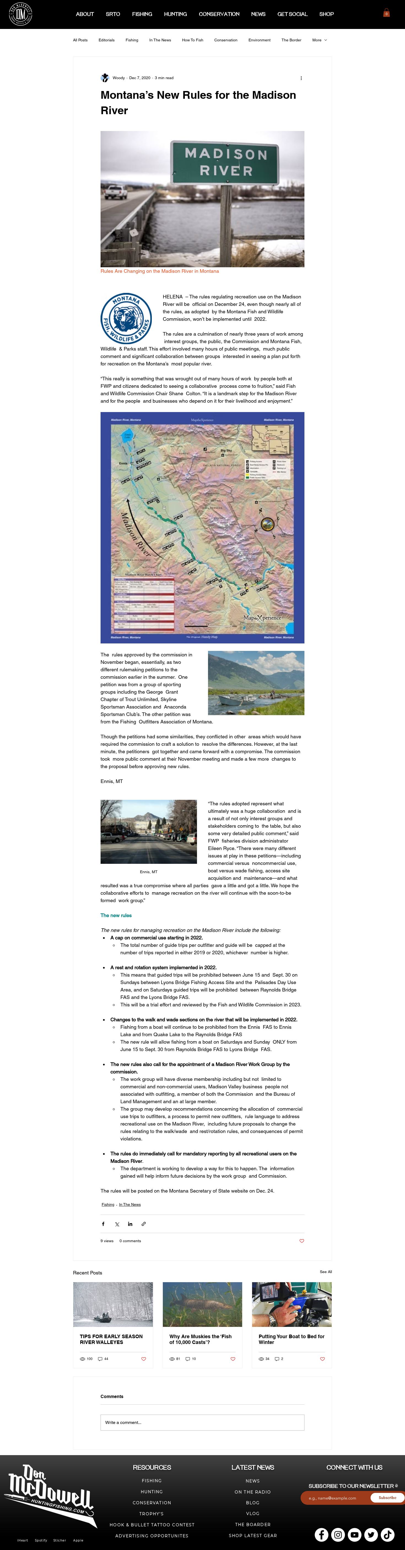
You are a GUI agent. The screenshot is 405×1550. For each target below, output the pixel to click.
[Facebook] (321, 1535)
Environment (260, 40)
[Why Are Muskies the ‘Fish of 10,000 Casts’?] (202, 1304)
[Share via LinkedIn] (130, 1223)
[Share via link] (143, 1223)
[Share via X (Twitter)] (116, 1223)
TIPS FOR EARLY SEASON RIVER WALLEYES (111, 1339)
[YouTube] (354, 1535)
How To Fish (192, 40)
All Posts (80, 40)
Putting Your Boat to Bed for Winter (292, 1339)
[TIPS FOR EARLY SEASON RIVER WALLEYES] (113, 1304)
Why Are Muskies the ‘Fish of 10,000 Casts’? (200, 1339)
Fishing (132, 40)
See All (326, 1272)
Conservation (225, 40)
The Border (291, 40)
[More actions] (301, 77)
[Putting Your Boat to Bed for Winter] (292, 1304)
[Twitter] (371, 1535)
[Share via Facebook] (103, 1223)
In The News (160, 40)
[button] (386, 12)
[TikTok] (388, 1535)
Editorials (107, 40)
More (317, 40)
